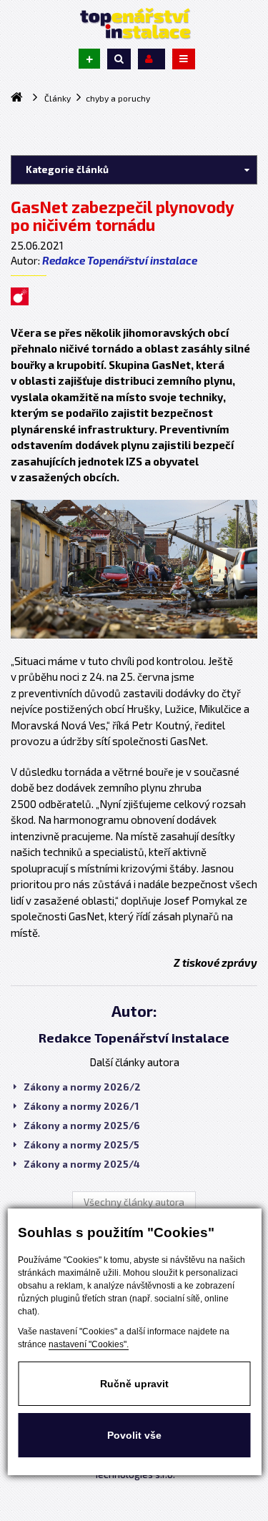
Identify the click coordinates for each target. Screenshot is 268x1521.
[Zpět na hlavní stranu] (134, 23)
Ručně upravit (134, 1383)
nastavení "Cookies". (89, 1344)
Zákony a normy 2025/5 (81, 1145)
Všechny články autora (134, 1202)
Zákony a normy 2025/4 (82, 1164)
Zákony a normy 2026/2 (82, 1087)
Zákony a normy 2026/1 (81, 1106)
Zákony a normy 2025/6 (82, 1125)
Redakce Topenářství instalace (119, 260)
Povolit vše (134, 1435)
